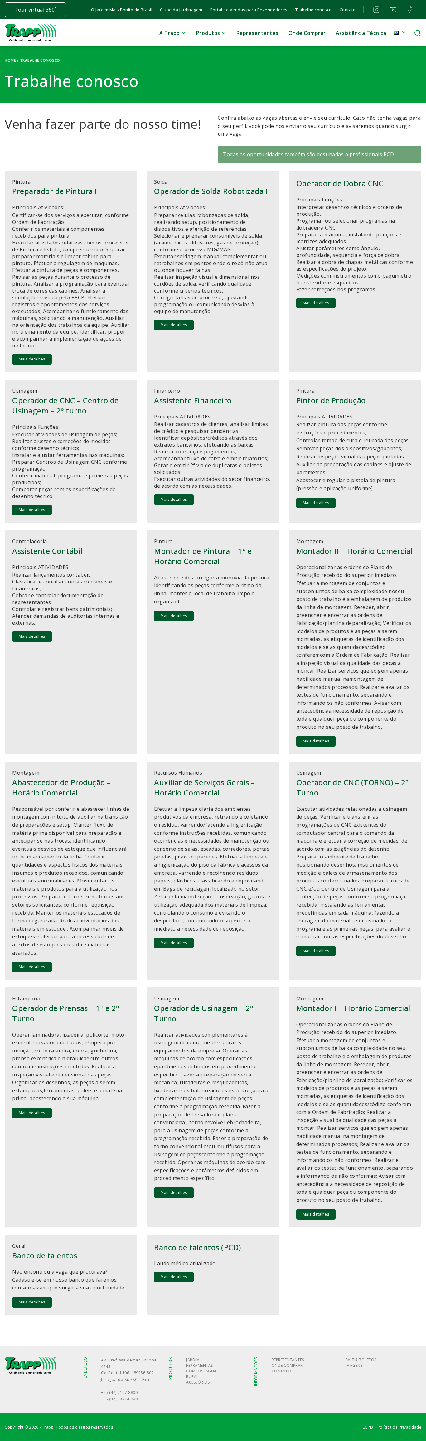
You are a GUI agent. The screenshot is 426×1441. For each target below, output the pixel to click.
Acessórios (198, 1382)
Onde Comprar (307, 33)
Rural (192, 1376)
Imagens (354, 1365)
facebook (408, 9)
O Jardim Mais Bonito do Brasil (121, 9)
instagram (375, 9)
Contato (348, 9)
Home (10, 60)
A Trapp (169, 33)
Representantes (257, 33)
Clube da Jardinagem (181, 9)
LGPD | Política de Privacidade (392, 1427)
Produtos (208, 33)
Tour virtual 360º (35, 9)
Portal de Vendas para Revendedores (249, 9)
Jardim (193, 1359)
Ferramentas (199, 1365)
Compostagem (201, 1371)
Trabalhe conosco (313, 9)
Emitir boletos (361, 1359)
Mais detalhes (32, 359)
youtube (392, 9)
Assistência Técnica (361, 33)
